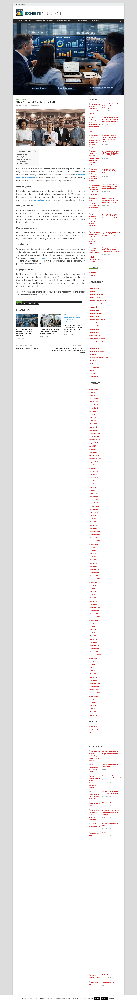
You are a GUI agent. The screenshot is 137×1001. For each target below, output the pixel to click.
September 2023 (95, 458)
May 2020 (92, 553)
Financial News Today (96, 351)
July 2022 (92, 481)
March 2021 (93, 522)
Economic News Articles (97, 338)
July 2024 (92, 446)
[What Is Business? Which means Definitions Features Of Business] (94, 776)
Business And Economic (44, 21)
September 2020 (95, 541)
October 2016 (94, 690)
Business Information (96, 304)
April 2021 (92, 519)
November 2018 (94, 610)
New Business (94, 367)
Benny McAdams (34, 105)
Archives (92, 275)
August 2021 (93, 512)
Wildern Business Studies (110, 975)
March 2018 (93, 636)
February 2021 (94, 525)
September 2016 (95, 693)
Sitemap (92, 733)
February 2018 (94, 639)
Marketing (92, 364)
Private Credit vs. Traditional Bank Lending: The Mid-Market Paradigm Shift (50, 331)
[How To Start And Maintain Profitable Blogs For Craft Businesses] (94, 810)
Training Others (21, 161)
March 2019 (93, 598)
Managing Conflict (22, 157)
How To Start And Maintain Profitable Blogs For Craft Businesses (110, 812)
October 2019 (94, 576)
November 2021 (94, 503)
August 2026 (93, 389)
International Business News (98, 357)
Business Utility (81, 21)
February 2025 (94, 427)
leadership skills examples (74, 302)
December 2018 (94, 607)
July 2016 (92, 699)
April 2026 (92, 392)
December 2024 (94, 433)
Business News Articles (97, 319)
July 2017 (92, 661)
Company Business (21, 99)
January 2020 (93, 566)
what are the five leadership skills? (28, 303)
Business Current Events (97, 300)
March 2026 (93, 395)
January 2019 (93, 604)
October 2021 (94, 506)
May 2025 (92, 417)
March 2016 (93, 712)
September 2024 (95, 439)
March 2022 (93, 493)
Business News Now (64, 21)
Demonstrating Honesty (24, 159)
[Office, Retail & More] (94, 803)
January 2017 (93, 680)
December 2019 (94, 569)
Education (92, 345)
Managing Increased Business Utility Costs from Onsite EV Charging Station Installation (111, 249)
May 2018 (92, 629)
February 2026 (94, 398)
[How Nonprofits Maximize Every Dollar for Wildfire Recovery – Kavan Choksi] (94, 214)
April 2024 (92, 449)
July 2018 (92, 623)
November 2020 (94, 534)
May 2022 (92, 487)
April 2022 (92, 490)
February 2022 (94, 496)
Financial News (94, 348)
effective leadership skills (56, 302)
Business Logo (94, 310)
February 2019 (94, 601)
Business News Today (96, 323)
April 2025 (92, 420)
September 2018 (95, 617)
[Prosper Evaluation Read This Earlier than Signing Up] (94, 792)
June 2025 (92, 414)
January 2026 (93, 401)
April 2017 (92, 671)
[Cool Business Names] (94, 833)
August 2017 (93, 658)
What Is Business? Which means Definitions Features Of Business (111, 778)
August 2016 (93, 696)
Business (28, 21)
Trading (92, 370)
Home (20, 21)
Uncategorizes (94, 373)
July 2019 (92, 585)
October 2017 (94, 652)
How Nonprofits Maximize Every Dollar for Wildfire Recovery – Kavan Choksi (110, 216)
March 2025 (93, 424)
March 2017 (93, 674)
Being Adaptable (22, 154)
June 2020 (92, 550)
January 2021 (93, 528)
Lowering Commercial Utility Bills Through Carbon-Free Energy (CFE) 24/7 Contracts (111, 153)
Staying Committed (22, 163)
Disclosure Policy (95, 730)
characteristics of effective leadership (34, 302)
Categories (93, 272)
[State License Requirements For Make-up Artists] (94, 765)
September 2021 (95, 509)
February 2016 (94, 715)
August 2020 (93, 544)
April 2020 (92, 557)
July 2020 (92, 547)
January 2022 (93, 500)
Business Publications (96, 326)
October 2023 (94, 455)
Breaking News (94, 288)
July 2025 (92, 411)
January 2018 (93, 642)
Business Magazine (95, 313)
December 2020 (94, 531)
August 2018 (93, 620)
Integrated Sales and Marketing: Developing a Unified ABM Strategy (109, 171)
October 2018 (94, 614)
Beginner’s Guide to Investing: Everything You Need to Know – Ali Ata (110, 200)
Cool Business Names (108, 833)
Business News (94, 316)
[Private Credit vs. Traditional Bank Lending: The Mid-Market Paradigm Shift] (50, 321)
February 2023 (94, 471)
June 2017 (92, 664)
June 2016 (92, 702)
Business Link (93, 307)
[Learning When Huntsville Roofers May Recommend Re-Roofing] (94, 104)
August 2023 (93, 462)
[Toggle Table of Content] (35, 151)
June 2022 (92, 484)
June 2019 (92, 588)
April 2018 (92, 633)
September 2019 (95, 579)
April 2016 (92, 709)
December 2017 (94, 645)
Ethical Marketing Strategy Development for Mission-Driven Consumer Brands (110, 119)
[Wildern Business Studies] (94, 975)
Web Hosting (93, 376)
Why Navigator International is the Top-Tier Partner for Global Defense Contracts (111, 234)
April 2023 (92, 468)
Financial (95, 21)
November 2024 (94, 436)
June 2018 (92, 626)
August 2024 (93, 443)
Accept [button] (97, 998)
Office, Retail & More (108, 803)
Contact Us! (93, 726)
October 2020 (94, 538)
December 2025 (94, 405)
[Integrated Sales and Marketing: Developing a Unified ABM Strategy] (94, 169)
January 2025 (93, 430)
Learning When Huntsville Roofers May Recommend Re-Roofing (110, 106)
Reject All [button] (104, 998)
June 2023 (92, 465)
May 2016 (92, 705)
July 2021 (92, 515)
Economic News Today (96, 342)
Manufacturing (94, 361)
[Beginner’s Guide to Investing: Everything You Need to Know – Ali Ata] (94, 198)
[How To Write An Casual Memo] (94, 824)
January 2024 (93, 452)
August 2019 (93, 582)
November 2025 (94, 408)
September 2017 (95, 655)
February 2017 (94, 677)
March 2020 (93, 560)
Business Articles (95, 297)
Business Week (94, 332)
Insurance (92, 354)
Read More (111, 998)
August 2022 (93, 477)
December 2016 (94, 683)
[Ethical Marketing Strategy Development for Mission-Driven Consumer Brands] (94, 118)
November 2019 (94, 572)
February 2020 (94, 563)
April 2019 (92, 595)
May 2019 (92, 591)
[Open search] (119, 21)
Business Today (94, 329)
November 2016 (94, 686)
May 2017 (92, 667)
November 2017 (94, 648)
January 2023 (93, 474)
